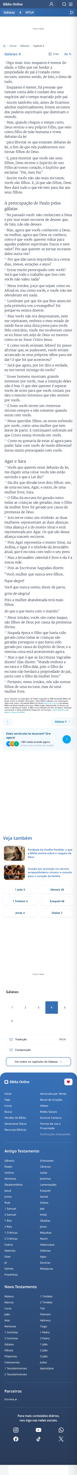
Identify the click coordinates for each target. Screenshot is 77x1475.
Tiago (43, 1326)
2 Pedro (45, 1338)
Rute (7, 1202)
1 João (43, 1344)
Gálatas (24, 45)
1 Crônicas (11, 1232)
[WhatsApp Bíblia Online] (61, 1430)
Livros (12, 45)
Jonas (43, 1226)
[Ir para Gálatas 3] (7, 722)
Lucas (8, 1308)
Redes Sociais (48, 1111)
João (7, 1314)
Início (7, 1093)
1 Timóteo (46, 1296)
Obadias (45, 1220)
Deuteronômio (13, 1184)
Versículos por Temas (53, 1093)
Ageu (43, 1256)
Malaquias (46, 1268)
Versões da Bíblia (15, 1117)
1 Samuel (10, 1208)
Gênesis (9, 1160)
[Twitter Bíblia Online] (61, 1439)
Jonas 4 (20, 913)
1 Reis (8, 1220)
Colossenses (12, 1362)
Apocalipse (47, 1368)
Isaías (43, 1172)
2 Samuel (10, 1214)
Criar (56, 54)
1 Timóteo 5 (20, 901)
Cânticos (45, 1166)
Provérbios (11, 1274)
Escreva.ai (10, 1399)
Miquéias (46, 1232)
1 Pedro (45, 1332)
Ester (7, 1256)
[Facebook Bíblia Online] (16, 1439)
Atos (7, 1320)
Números (10, 1178)
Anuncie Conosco (50, 1117)
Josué (7, 1190)
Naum (44, 1238)
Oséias (44, 1202)
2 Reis (8, 1226)
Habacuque (47, 1244)
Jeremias (45, 1178)
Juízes (8, 1196)
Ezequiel (45, 1190)
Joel (42, 1208)
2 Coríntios (11, 1338)
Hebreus (45, 1320)
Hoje (7, 1099)
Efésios (8, 1350)
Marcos (9, 1302)
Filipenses (10, 1356)
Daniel (44, 1196)
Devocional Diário (15, 1123)
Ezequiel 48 (57, 901)
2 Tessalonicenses (15, 1374)
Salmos (8, 1268)
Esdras (8, 1244)
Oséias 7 (57, 913)
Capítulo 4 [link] (38, 45)
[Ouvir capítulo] (71, 12)
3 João (43, 1356)
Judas (43, 1362)
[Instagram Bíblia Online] (16, 1430)
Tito (42, 1308)
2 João (43, 1350)
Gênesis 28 (57, 889)
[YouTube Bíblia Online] (38, 1430)
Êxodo (8, 1166)
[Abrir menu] (70, 4)
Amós (43, 1214)
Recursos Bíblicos (15, 1129)
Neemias (10, 1250)
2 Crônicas (11, 1238)
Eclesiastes (47, 1160)
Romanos (10, 1326)
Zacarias (45, 1262)
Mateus (9, 1296)
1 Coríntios (11, 1332)
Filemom (45, 1314)
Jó (5, 1262)
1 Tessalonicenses (15, 1368)
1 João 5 (20, 889)
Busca (8, 1111)
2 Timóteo (46, 1302)
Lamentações (48, 1184)
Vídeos (44, 1105)
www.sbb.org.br (50, 703)
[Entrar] (51, 4)
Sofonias (45, 1250)
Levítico (9, 1172)
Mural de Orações (51, 1099)
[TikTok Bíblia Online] (38, 1439)
